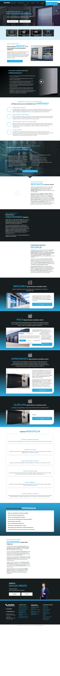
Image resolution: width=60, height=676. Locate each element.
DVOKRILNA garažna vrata (23, 617)
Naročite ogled (45, 606)
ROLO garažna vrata (22, 610)
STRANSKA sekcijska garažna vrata (22, 612)
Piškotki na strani (46, 619)
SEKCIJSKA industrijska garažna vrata (35, 608)
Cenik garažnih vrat (46, 610)
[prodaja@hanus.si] (5, 611)
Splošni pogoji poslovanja (47, 616)
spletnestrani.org (40, 625)
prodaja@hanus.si (11, 611)
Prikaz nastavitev (37, 340)
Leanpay (44, 615)
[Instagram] (56, 4)
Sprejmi (22, 340)
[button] (40, 333)
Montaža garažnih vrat (46, 609)
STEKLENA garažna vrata (23, 609)
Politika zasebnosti (46, 618)
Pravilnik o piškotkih (29, 342)
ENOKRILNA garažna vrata (23, 616)
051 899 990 (9, 608)
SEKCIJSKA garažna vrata (23, 606)
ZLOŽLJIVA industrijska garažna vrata (35, 614)
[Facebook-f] (54, 4)
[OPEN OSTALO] (29, 2)
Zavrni (29, 340)
